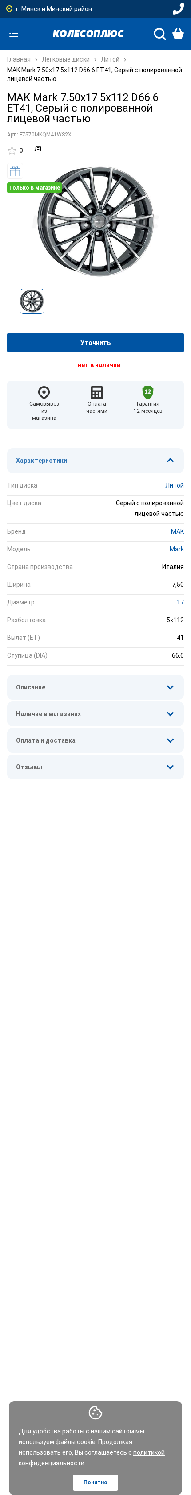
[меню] (14, 33)
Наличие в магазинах (48, 713)
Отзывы (29, 767)
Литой (174, 485)
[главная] (88, 34)
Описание (30, 687)
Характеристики (41, 460)
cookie (86, 1441)
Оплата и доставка (46, 740)
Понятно (95, 1483)
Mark (177, 549)
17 (180, 602)
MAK (177, 531)
